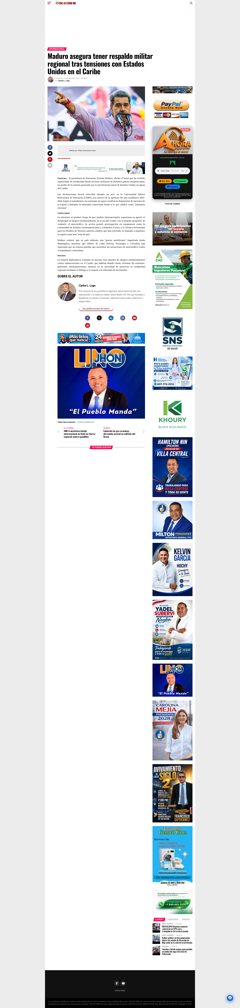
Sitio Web (165, 181)
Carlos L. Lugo (64, 81)
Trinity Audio (82, 150)
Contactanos (120, 990)
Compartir (181, 181)
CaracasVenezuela (86, 414)
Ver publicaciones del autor (96, 308)
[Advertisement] (120, 28)
